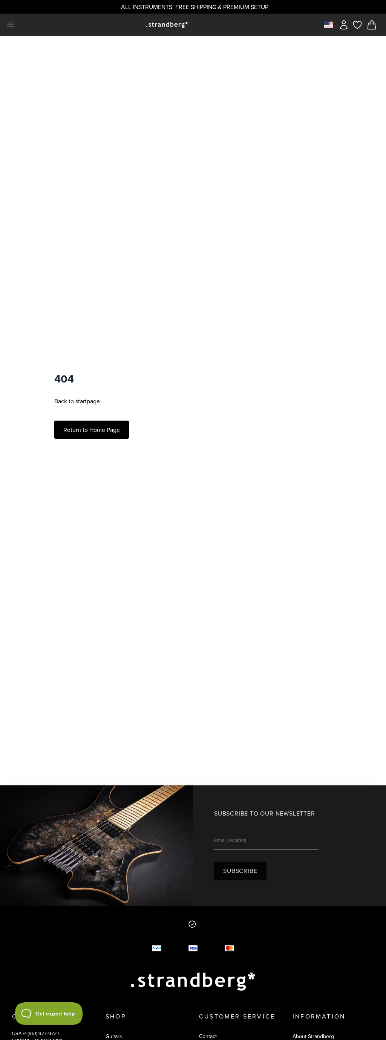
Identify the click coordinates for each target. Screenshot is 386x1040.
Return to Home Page (91, 430)
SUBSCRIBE (240, 870)
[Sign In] (344, 25)
